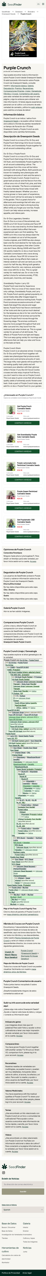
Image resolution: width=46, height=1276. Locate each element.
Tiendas (5, 1238)
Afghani (35, 805)
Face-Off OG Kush (15, 715)
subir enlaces (36, 107)
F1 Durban (38, 677)
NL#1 (23, 895)
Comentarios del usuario (29, 94)
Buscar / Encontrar (8, 1227)
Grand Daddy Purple (26, 736)
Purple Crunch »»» (12, 660)
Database (19, 12)
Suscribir (23, 1191)
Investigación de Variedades (12, 1234)
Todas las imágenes (30, 1242)
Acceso (33, 561)
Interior (25, 1227)
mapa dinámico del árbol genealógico (22, 914)
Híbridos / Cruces (11, 94)
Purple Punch (34, 660)
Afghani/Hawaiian (19, 869)
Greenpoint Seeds (8, 14)
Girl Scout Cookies (15, 672)
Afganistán (34, 772)
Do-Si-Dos (23, 660)
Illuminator (5, 1262)
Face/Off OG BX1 (22, 667)
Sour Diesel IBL (36, 741)
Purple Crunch (26, 14)
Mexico (34, 783)
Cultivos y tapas (29, 1238)
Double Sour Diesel (30, 748)
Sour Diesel (17, 748)
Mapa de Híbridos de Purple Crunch (19, 963)
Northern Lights (19, 852)
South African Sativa (22, 703)
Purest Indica (26, 805)
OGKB (12, 667)
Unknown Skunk (22, 847)
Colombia (26, 783)
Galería (30, 86)
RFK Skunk (21, 838)
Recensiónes (28, 88)
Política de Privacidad (11, 1273)
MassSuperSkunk (33, 757)
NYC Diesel (29, 859)
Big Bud (25, 887)
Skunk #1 (24, 772)
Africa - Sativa (22, 708)
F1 (17, 696)
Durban (22, 696)
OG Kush (18, 677)
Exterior (26, 1231)
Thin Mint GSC (15, 675)
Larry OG (13, 736)
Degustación (9, 88)
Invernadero (27, 1234)
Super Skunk (21, 769)
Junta (25, 1252)
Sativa (33, 708)
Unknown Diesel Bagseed (26, 866)
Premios (18, 88)
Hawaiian (36, 828)
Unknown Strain (22, 682)
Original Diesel (20, 752)
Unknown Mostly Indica (29, 890)
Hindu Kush (26, 684)
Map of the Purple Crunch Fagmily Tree (20, 908)
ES (39, 4)
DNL (28, 752)
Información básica (19, 86)
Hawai (28, 878)
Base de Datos (7, 1231)
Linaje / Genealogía (33, 91)
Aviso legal (27, 1273)
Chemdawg (21, 757)
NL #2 (28, 800)
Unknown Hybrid (31, 762)
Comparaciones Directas (14, 91)
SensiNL (16, 759)
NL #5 (34, 800)
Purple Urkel (16, 887)
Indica (34, 691)
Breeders (31, 12)
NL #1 (22, 800)
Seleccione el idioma (9, 1205)
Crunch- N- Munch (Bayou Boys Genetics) (11, 954)
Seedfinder (6, 12)
